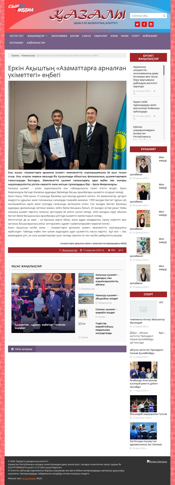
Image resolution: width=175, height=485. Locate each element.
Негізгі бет (17, 35)
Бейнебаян (150, 35)
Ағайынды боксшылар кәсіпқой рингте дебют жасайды (144, 383)
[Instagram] (151, 24)
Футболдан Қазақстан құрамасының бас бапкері (146, 443)
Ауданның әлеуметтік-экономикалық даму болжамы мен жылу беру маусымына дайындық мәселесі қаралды (145, 76)
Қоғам (74, 35)
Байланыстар (36, 42)
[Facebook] (144, 24)
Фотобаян (16, 42)
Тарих (125, 35)
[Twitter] (137, 24)
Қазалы (87, 16)
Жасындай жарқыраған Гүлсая (148, 414)
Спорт (136, 35)
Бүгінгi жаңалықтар (148, 57)
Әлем (114, 35)
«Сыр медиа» (29, 478)
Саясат (86, 35)
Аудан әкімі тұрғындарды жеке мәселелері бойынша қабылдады (146, 106)
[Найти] (164, 15)
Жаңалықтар (36, 35)
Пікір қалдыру (23, 349)
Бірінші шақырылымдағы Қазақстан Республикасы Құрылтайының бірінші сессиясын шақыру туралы (144, 136)
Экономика (59, 35)
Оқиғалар (100, 35)
